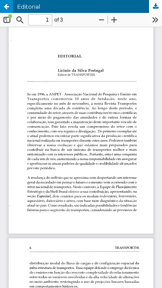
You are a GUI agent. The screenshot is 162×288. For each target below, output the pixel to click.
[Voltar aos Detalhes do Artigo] (6, 6)
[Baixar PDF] (155, 6)
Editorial (28, 6)
